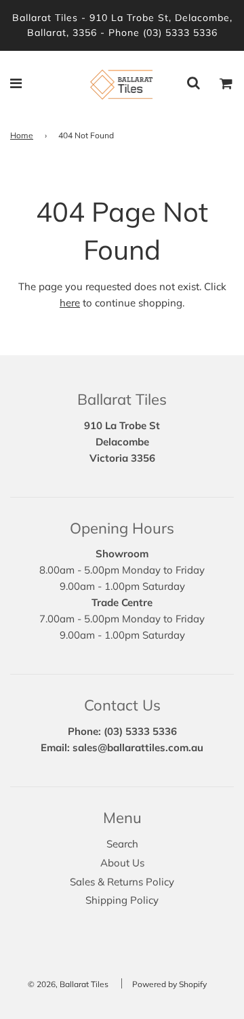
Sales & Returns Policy (122, 881)
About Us (122, 862)
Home (21, 135)
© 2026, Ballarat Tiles (68, 984)
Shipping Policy (122, 900)
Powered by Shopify (169, 984)
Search (122, 843)
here (70, 302)
